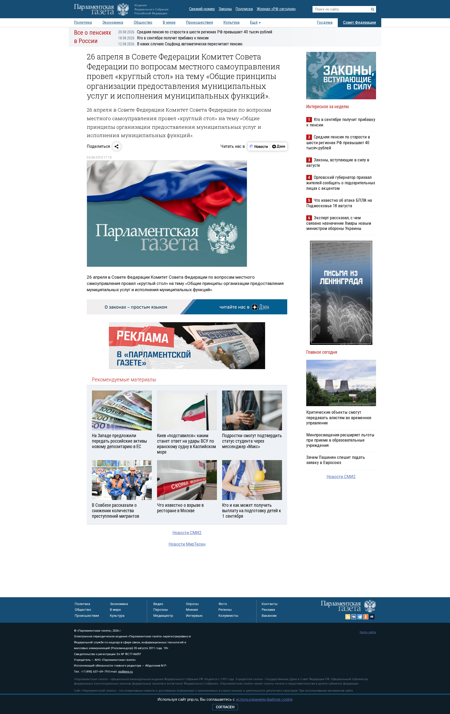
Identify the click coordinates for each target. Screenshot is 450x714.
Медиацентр (163, 616)
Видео (158, 604)
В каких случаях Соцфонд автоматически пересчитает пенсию (180, 43)
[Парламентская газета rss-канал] (348, 616)
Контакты (270, 604)
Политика (83, 22)
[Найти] (372, 9)
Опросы (192, 604)
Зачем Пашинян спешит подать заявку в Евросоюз (335, 460)
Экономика (112, 22)
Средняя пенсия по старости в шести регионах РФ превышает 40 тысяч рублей (195, 31)
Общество (143, 22)
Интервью (194, 616)
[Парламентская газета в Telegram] (359, 616)
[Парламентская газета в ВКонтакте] (354, 616)
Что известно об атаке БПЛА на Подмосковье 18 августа (339, 203)
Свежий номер (202, 9)
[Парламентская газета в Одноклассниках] (365, 616)
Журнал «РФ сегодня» (276, 9)
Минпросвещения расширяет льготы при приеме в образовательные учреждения (340, 440)
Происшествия (199, 22)
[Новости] (259, 146)
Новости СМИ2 (187, 532)
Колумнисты (228, 616)
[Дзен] (278, 146)
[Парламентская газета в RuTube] (371, 616)
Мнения (192, 610)
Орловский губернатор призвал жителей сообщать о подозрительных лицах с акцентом (340, 183)
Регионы (225, 610)
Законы (225, 9)
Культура (231, 22)
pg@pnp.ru (125, 671)
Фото (222, 604)
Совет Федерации (359, 22)
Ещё (254, 22)
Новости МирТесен (186, 544)
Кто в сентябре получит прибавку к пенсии (163, 37)
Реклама (268, 610)
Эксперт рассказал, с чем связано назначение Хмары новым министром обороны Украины (338, 223)
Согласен (225, 707)
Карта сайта (368, 632)
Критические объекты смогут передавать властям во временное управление (338, 417)
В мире (169, 22)
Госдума (325, 22)
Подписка (244, 9)
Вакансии (269, 616)
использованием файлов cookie (264, 699)
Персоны (160, 610)
